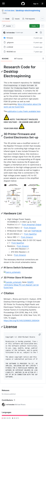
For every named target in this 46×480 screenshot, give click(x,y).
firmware (10, 38)
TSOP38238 (36, 231)
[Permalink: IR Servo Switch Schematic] (2, 267)
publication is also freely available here (23, 111)
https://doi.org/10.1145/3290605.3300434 (21, 320)
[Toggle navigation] (3, 3)
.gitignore (10, 42)
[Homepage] (23, 3)
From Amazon (30, 228)
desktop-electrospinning (28, 10)
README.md (11, 52)
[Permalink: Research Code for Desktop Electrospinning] (2, 71)
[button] (39, 334)
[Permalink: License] (2, 326)
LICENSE (10, 47)
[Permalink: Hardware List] (2, 213)
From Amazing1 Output (31, 224)
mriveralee (9, 10)
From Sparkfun (30, 234)
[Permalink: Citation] (2, 293)
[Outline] (43, 58)
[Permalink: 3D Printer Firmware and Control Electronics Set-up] (2, 135)
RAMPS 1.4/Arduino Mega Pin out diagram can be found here (21, 285)
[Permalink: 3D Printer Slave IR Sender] (2, 277)
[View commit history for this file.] (41, 32)
